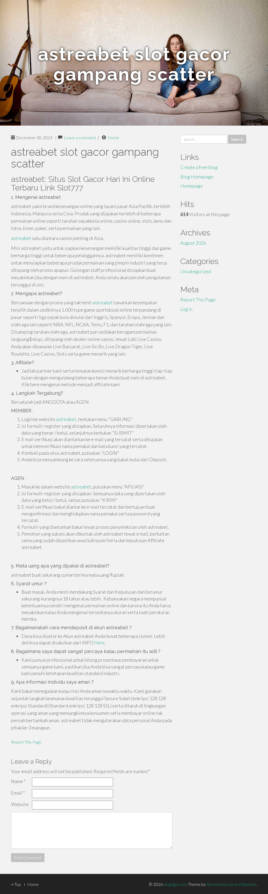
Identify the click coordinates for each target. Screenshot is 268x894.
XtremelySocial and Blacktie (231, 884)
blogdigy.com (175, 884)
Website (20, 804)
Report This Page (26, 741)
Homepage (191, 186)
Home (113, 137)
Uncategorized (195, 271)
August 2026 (193, 243)
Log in (186, 309)
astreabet (21, 238)
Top (17, 884)
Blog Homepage (196, 176)
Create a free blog (198, 167)
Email (18, 793)
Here (99, 642)
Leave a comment (80, 137)
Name (18, 781)
